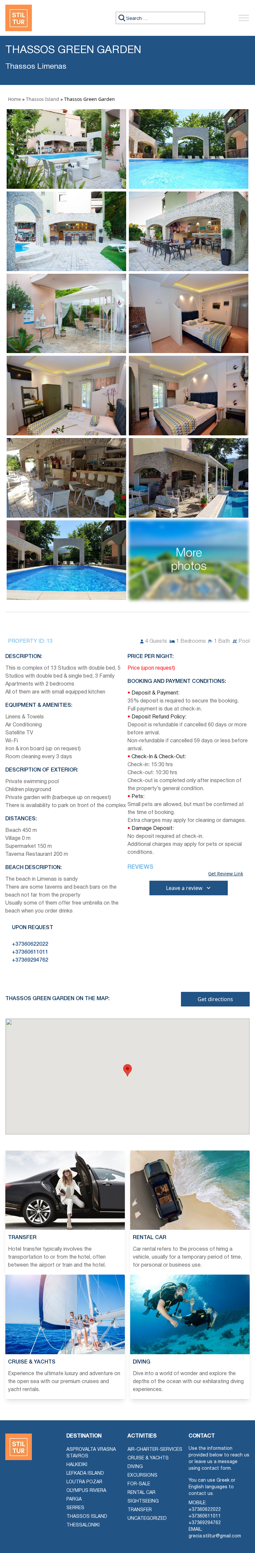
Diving (135, 1467)
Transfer (140, 1510)
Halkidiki (76, 1465)
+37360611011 (205, 1516)
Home (14, 99)
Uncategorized (147, 1518)
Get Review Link (225, 874)
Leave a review (184, 888)
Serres (75, 1508)
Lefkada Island (85, 1473)
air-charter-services (155, 1449)
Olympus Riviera (86, 1491)
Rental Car (141, 1493)
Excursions (142, 1475)
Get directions (215, 999)
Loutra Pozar (84, 1482)
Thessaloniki (83, 1525)
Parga (74, 1499)
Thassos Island (42, 99)
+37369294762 (205, 1523)
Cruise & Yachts (148, 1458)
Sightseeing (143, 1501)
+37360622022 (205, 1510)
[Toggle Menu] (243, 18)
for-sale (139, 1484)
